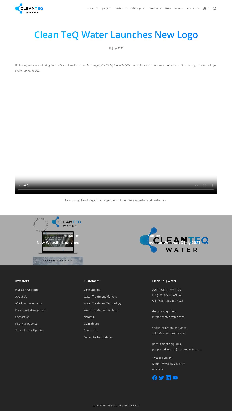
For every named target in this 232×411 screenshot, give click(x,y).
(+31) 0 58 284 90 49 (169, 295)
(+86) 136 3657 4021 (170, 300)
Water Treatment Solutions (101, 310)
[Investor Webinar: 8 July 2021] (174, 240)
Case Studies (92, 290)
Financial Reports (26, 324)
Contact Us (22, 317)
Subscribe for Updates (29, 330)
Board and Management (30, 310)
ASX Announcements (28, 303)
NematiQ (89, 317)
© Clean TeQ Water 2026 (107, 405)
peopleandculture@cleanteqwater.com (177, 349)
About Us (21, 296)
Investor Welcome (26, 290)
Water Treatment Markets (100, 296)
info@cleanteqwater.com (168, 317)
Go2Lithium (91, 324)
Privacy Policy (131, 405)
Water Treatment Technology (102, 303)
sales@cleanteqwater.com (169, 333)
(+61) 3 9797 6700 (170, 290)
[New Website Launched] (58, 240)
